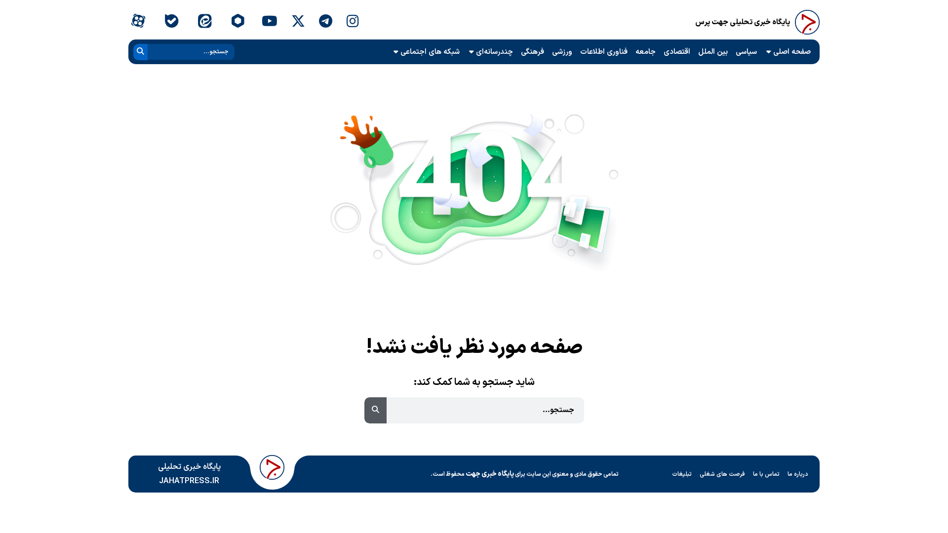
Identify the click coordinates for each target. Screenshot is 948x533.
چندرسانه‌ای (494, 52)
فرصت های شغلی (722, 474)
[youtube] (269, 22)
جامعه (645, 52)
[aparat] (138, 22)
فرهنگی (532, 52)
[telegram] (325, 22)
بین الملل (713, 52)
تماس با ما (766, 474)
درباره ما (798, 474)
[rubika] (237, 22)
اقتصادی (677, 52)
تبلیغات (682, 474)
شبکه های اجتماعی (430, 52)
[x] (298, 22)
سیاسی (746, 52)
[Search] (140, 52)
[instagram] (353, 22)
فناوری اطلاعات (604, 52)
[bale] (171, 22)
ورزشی (562, 52)
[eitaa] (204, 22)
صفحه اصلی (792, 52)
